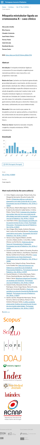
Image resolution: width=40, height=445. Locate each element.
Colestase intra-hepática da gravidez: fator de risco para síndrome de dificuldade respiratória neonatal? (21, 214)
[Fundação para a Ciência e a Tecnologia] (8, 436)
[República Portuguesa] (29, 436)
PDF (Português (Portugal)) (13, 164)
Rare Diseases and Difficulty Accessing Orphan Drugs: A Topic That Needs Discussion (21, 223)
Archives (11, 7)
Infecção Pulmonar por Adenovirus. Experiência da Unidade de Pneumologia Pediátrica (20, 267)
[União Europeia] (26, 441)
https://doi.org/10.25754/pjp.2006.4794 (19, 55)
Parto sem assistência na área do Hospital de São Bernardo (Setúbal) (22, 291)
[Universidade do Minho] (2, 441)
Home (4, 7)
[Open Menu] (2, 2)
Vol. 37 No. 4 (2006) (22, 7)
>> (9, 312)
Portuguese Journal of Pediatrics (15, 2)
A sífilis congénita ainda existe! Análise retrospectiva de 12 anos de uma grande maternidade (21, 304)
